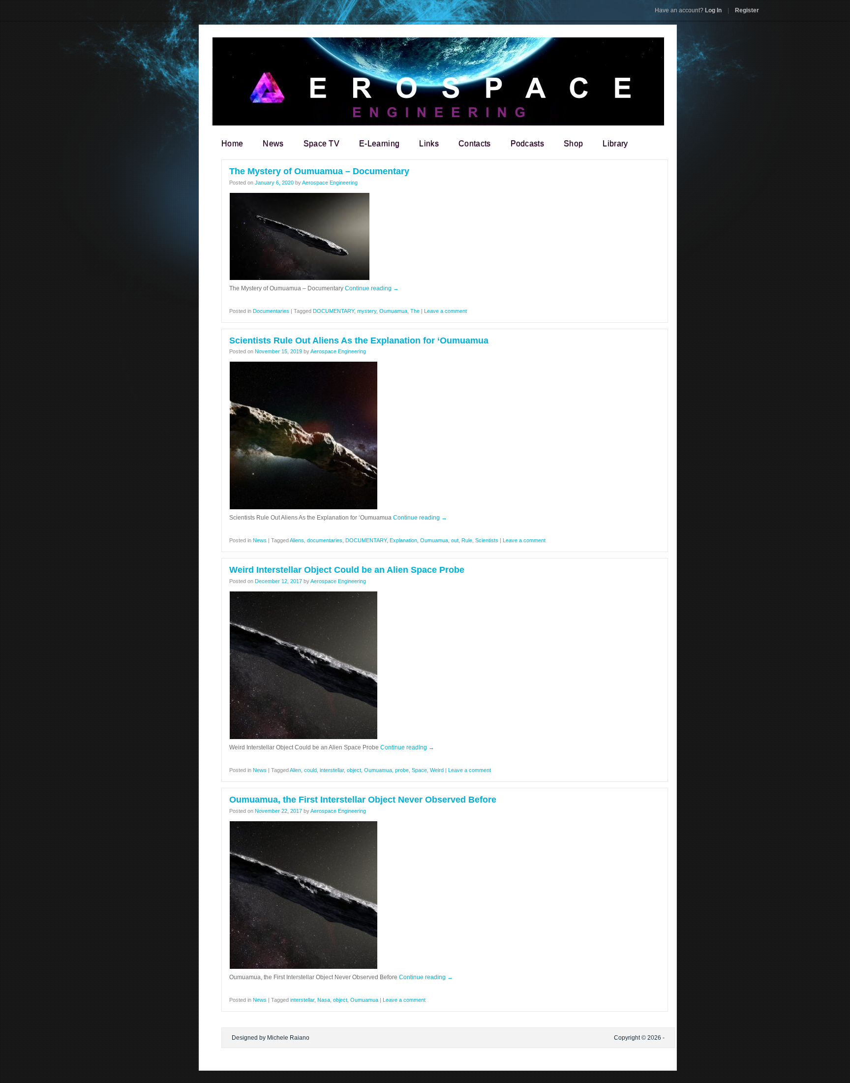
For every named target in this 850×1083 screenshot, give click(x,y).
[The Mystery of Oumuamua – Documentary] (299, 278)
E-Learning (379, 143)
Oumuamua (393, 311)
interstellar (332, 770)
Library (615, 143)
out (454, 540)
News (273, 143)
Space (419, 770)
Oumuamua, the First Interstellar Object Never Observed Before (362, 800)
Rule (466, 540)
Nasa (323, 1000)
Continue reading (372, 288)
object (354, 770)
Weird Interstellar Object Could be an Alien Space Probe (346, 570)
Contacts (474, 143)
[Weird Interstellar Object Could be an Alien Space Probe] (303, 737)
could (310, 770)
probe (402, 770)
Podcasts (528, 143)
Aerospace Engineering (330, 183)
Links (429, 143)
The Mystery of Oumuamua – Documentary (319, 171)
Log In (688, 10)
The (415, 311)
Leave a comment (445, 311)
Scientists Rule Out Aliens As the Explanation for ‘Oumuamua (358, 340)
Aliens (297, 540)
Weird (437, 770)
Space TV (322, 143)
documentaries (324, 540)
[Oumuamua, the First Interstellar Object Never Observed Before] (303, 967)
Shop (573, 143)
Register (747, 10)
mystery (366, 311)
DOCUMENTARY (333, 311)
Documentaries (271, 311)
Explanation (403, 540)
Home (232, 143)
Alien (295, 770)
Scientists (486, 540)
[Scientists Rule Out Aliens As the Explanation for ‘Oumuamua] (303, 507)
